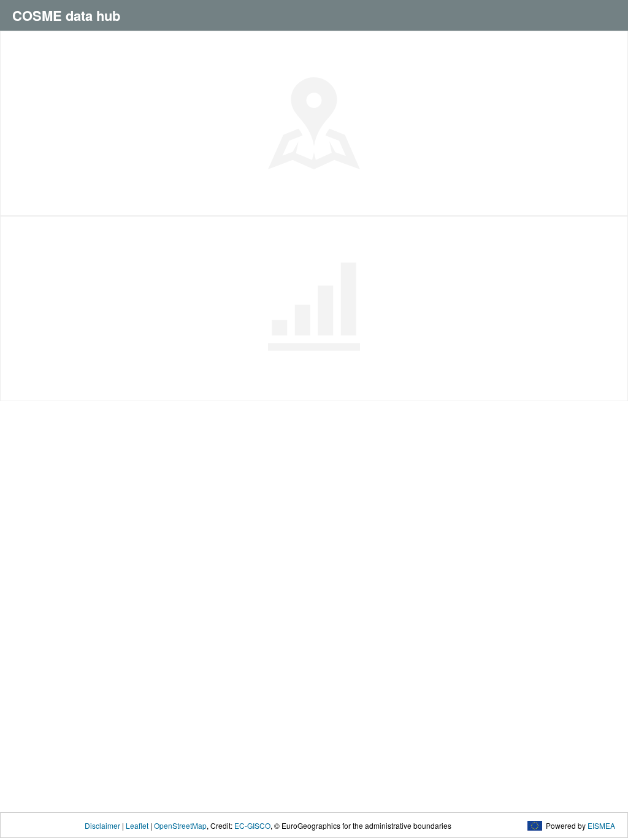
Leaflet (137, 825)
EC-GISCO (252, 825)
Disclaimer (102, 825)
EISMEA (601, 825)
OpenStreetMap (180, 825)
